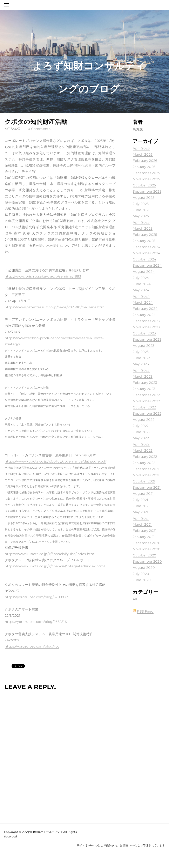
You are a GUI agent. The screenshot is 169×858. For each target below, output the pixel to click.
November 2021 (146, 475)
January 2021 (144, 537)
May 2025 (141, 216)
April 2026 (141, 148)
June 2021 (141, 506)
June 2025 (141, 210)
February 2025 (145, 235)
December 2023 (146, 321)
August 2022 (143, 420)
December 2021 (146, 469)
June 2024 (142, 284)
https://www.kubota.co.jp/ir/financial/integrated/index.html (55, 566)
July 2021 (140, 500)
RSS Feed (145, 611)
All (135, 599)
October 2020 (144, 555)
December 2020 (146, 543)
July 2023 (141, 352)
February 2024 (145, 309)
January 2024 (144, 315)
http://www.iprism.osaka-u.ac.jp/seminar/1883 (43, 276)
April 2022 (141, 444)
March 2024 (143, 302)
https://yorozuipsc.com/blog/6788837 (36, 597)
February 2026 (145, 161)
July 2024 (141, 278)
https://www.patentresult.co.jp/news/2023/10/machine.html (55, 307)
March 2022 (142, 450)
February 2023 (145, 383)
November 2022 (146, 401)
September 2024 (147, 265)
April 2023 (141, 370)
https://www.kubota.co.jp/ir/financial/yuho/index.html (50, 554)
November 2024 (146, 253)
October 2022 (144, 407)
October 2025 (144, 185)
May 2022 (141, 438)
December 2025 (146, 173)
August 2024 (144, 272)
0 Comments (39, 129)
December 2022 (146, 395)
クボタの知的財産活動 (36, 121)
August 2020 (144, 568)
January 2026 (144, 167)
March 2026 (143, 154)
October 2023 (144, 333)
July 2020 (141, 574)
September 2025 (147, 191)
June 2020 (142, 580)
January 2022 (144, 463)
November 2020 (146, 549)
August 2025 (143, 198)
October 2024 (144, 259)
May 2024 (141, 290)
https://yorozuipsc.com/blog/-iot (32, 646)
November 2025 (146, 179)
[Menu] (7, 5)
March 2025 (142, 228)
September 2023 (147, 339)
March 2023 (142, 376)
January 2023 (144, 389)
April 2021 (141, 518)
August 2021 (143, 494)
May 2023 (141, 364)
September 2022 (147, 413)
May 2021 (140, 512)
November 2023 (146, 327)
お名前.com (127, 845)
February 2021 (144, 531)
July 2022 (141, 426)
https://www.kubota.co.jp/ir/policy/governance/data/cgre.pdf (55, 461)
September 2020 (147, 561)
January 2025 (144, 241)
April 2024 (141, 296)
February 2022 (145, 457)
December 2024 (146, 247)
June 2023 (141, 358)
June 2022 (141, 432)
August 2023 (143, 346)
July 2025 (141, 204)
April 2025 (141, 222)
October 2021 (144, 481)
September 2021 (147, 487)
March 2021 (142, 524)
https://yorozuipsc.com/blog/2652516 (36, 622)
